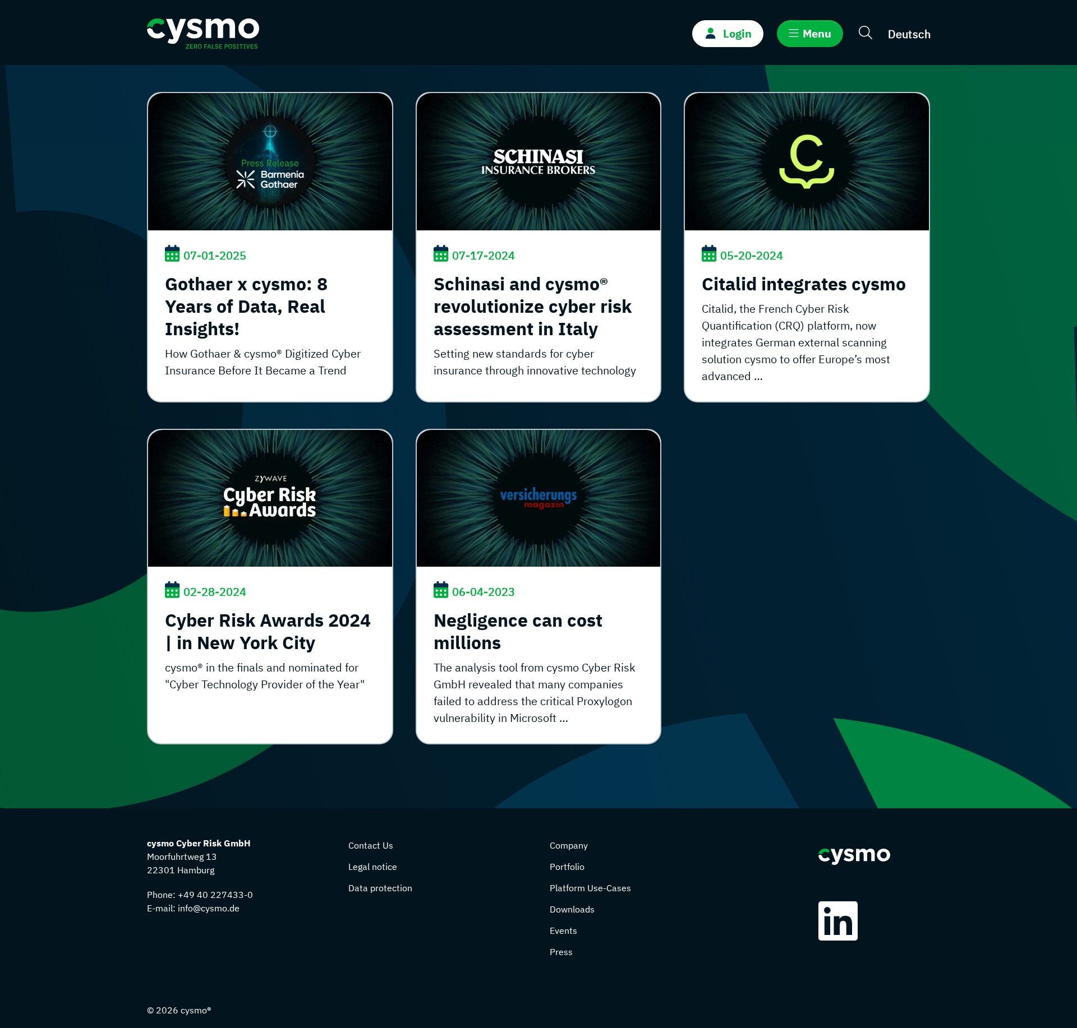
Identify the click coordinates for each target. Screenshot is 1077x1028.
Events (563, 930)
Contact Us (370, 845)
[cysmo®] (203, 32)
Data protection (380, 887)
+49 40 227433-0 (215, 894)
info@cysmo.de (209, 908)
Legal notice (372, 866)
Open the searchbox (866, 34)
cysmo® (196, 1010)
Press (561, 951)
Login (737, 33)
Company (569, 845)
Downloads (572, 909)
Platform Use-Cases (590, 887)
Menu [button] (817, 33)
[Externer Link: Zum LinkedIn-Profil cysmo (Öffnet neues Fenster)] (840, 921)
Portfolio (567, 866)
